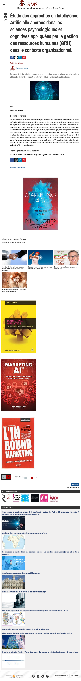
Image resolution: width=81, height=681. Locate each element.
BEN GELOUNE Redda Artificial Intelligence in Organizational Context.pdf (36, 155)
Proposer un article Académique (14, 242)
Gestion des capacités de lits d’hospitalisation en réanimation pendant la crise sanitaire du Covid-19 (35, 610)
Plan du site (8, 676)
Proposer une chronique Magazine (14, 239)
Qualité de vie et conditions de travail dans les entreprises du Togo (24, 533)
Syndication (19, 676)
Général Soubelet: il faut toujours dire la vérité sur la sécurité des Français (13, 268)
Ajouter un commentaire (17, 167)
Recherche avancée (73, 487)
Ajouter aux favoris (22, 68)
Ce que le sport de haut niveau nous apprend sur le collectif (40, 267)
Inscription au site (14, 677)
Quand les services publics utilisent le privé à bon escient (21, 573)
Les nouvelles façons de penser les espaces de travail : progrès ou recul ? (26, 629)
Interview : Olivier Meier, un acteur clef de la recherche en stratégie (24, 591)
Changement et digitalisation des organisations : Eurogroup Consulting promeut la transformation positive (37, 633)
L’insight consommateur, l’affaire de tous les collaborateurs (14, 290)
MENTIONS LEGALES (61, 675)
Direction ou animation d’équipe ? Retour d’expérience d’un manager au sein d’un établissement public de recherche (40, 652)
